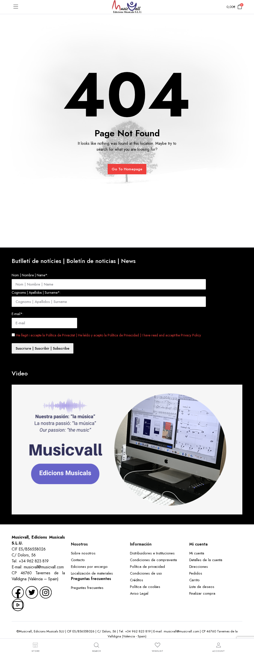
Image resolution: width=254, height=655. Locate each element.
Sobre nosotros (83, 553)
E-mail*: (17, 313)
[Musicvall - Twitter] (31, 592)
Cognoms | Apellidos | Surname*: (36, 292)
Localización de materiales (92, 573)
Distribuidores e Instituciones (152, 553)
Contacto (78, 560)
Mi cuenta (196, 553)
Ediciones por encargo (89, 566)
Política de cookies (145, 586)
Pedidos (195, 573)
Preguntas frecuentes (87, 587)
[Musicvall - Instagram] (45, 592)
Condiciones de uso (146, 573)
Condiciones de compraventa (153, 560)
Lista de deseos (202, 586)
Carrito (194, 580)
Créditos (136, 580)
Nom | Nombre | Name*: (30, 275)
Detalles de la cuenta (205, 560)
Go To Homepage (127, 169)
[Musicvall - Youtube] (18, 605)
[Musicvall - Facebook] (18, 592)
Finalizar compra (202, 593)
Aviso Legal (139, 593)
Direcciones (198, 566)
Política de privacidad (147, 566)
